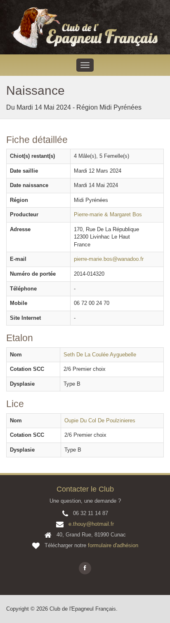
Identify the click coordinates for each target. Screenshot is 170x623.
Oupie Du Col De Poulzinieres (99, 420)
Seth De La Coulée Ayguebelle (100, 354)
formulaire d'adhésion (113, 545)
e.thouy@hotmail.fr (91, 524)
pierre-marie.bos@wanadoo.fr (109, 259)
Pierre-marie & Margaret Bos (108, 214)
